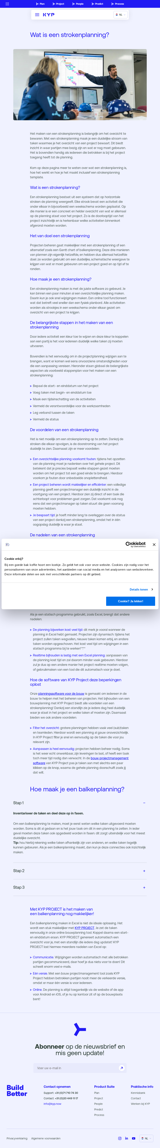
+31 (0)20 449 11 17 (66, 1098)
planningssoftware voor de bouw (61, 694)
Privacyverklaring (17, 1138)
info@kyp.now (52, 1103)
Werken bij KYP (140, 1103)
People (80, 4)
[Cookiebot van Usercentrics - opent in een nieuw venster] (128, 545)
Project (60, 4)
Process (119, 4)
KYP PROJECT (84, 928)
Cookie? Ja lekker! (130, 601)
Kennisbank (138, 1092)
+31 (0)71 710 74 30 (66, 1092)
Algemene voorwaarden (45, 1138)
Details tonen (139, 589)
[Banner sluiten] (154, 544)
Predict (99, 4)
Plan (42, 4)
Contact (136, 1098)
